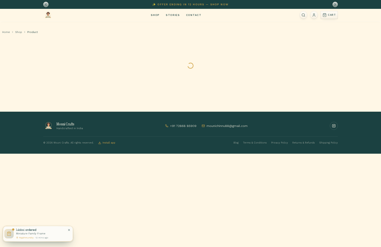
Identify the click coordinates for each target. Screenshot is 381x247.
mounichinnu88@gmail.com (227, 126)
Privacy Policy (279, 142)
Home (6, 32)
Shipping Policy (328, 142)
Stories (173, 15)
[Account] (314, 15)
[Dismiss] (69, 230)
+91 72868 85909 (183, 126)
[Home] (48, 15)
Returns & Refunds (303, 142)
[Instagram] (334, 126)
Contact (194, 15)
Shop (155, 15)
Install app (109, 142)
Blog (236, 142)
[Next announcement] (335, 4)
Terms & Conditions (255, 142)
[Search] (303, 15)
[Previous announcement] (46, 4)
